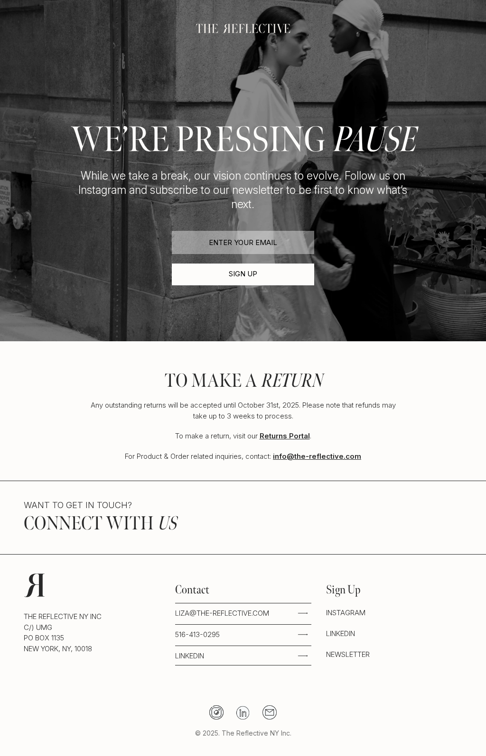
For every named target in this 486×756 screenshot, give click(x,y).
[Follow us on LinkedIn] (243, 712)
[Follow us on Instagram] (216, 712)
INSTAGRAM (345, 612)
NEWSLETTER (348, 654)
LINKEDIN (189, 655)
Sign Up (243, 273)
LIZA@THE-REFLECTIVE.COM (222, 613)
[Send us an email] (269, 712)
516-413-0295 (197, 634)
